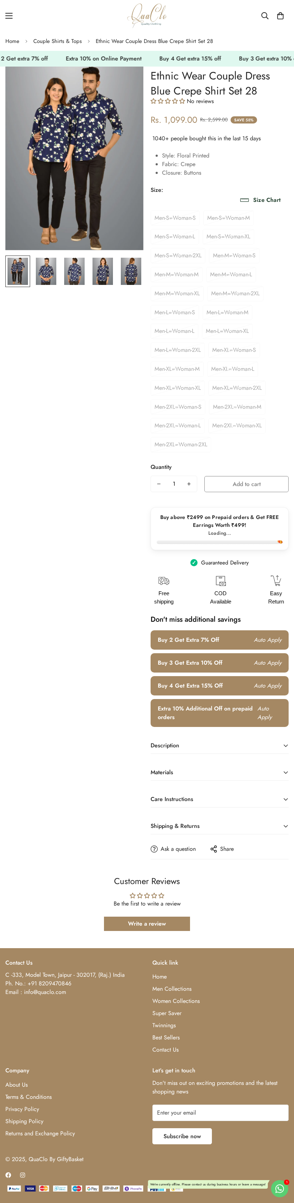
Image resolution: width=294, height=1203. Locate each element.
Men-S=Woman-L (175, 236)
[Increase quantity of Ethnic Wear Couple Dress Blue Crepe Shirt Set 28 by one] (189, 484)
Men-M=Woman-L (231, 274)
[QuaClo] (147, 16)
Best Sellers (166, 1037)
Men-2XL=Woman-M (237, 407)
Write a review (147, 924)
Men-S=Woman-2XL (178, 255)
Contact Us (165, 1050)
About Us (16, 1085)
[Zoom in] (128, 82)
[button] (280, 16)
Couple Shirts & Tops (57, 41)
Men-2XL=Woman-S (178, 407)
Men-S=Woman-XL (228, 236)
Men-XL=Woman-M (177, 369)
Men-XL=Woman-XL (178, 388)
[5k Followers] (22, 1175)
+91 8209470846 (49, 983)
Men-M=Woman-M (177, 274)
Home (12, 41)
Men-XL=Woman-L (232, 369)
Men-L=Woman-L (174, 331)
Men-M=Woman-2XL (235, 293)
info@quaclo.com (45, 992)
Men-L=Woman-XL (227, 331)
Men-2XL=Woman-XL (237, 425)
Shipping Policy (24, 1121)
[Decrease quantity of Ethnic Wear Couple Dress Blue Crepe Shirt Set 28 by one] (159, 484)
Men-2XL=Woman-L (178, 425)
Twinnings (164, 1025)
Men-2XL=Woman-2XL (181, 444)
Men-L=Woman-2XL (178, 350)
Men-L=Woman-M (227, 312)
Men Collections (171, 989)
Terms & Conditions (28, 1097)
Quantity (161, 467)
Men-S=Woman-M (228, 218)
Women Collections (176, 1001)
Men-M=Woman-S (234, 255)
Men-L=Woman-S (175, 312)
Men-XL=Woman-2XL (237, 388)
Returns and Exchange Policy (40, 1133)
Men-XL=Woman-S (234, 350)
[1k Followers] (8, 1175)
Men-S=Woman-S (175, 218)
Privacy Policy (22, 1109)
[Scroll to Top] (280, 1164)
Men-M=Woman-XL (177, 293)
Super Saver (166, 1013)
